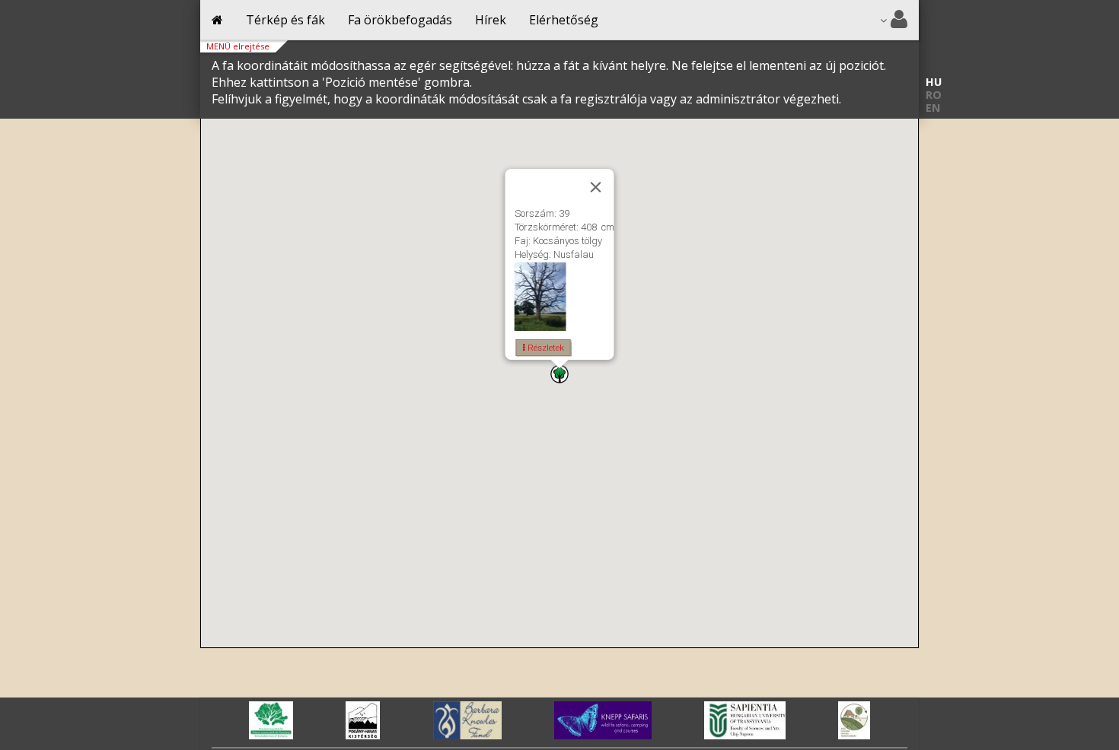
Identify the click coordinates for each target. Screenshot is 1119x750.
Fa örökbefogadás (400, 19)
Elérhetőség (563, 19)
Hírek (490, 19)
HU (934, 82)
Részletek (544, 347)
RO (934, 94)
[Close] (596, 187)
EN (933, 107)
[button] (559, 373)
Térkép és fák (285, 19)
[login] (894, 20)
